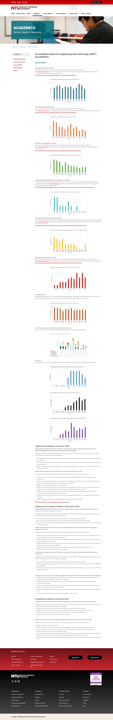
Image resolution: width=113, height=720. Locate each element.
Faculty (84, 703)
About (28, 13)
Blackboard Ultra (39, 694)
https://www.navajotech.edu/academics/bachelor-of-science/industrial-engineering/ (55, 112)
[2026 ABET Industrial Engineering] (68, 139)
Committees (33, 659)
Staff (84, 706)
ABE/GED (13, 656)
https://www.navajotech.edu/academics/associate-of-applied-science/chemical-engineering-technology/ (60, 225)
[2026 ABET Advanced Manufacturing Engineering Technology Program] (68, 214)
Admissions (94, 657)
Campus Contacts (87, 694)
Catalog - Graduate (15, 665)
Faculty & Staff (73, 13)
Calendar (13, 2)
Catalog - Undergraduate (36, 656)
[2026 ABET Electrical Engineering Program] (68, 103)
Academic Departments (19, 59)
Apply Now (75, 657)
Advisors (15, 70)
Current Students (61, 13)
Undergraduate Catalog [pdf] (18, 703)
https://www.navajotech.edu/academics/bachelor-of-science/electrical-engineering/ (55, 75)
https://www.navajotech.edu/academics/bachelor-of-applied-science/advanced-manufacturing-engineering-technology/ (64, 187)
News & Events (20, 13)
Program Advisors (15, 706)
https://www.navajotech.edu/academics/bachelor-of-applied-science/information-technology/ (58, 150)
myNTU (37, 700)
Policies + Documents (40, 703)
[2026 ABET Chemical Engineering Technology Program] (68, 253)
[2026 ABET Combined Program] (68, 324)
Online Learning (85, 13)
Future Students (48, 13)
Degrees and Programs (19, 62)
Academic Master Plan (16, 662)
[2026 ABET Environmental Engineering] (68, 388)
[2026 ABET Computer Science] (68, 414)
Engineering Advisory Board (37, 662)
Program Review (53, 659)
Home (13, 13)
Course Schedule (17, 65)
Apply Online (97, 2)
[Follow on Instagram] (15, 681)
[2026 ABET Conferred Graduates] (68, 357)
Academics (37, 13)
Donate (19, 2)
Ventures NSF (52, 662)
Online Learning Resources (41, 706)
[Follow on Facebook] (12, 681)
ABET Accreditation (16, 659)
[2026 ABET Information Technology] (68, 176)
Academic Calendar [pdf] (17, 694)
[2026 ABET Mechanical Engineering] (68, 442)
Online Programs (17, 67)
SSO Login (37, 697)
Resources (61, 697)
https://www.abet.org (43, 71)
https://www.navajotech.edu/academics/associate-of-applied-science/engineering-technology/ (58, 262)
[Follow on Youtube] (18, 681)
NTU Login (24, 2)
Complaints (85, 700)
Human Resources (63, 703)
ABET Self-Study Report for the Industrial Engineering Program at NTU (52, 502)
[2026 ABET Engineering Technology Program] (68, 291)
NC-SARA (51, 656)
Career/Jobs (86, 697)
